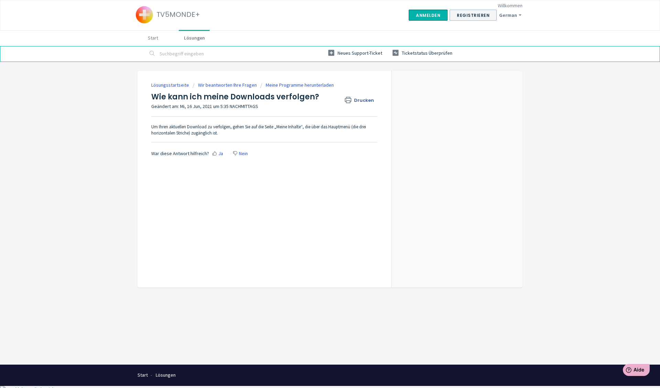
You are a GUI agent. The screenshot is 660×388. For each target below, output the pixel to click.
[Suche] (152, 54)
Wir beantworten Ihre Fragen (227, 85)
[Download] (317, 103)
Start (153, 38)
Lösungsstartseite (170, 85)
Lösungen (194, 38)
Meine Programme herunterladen (300, 85)
